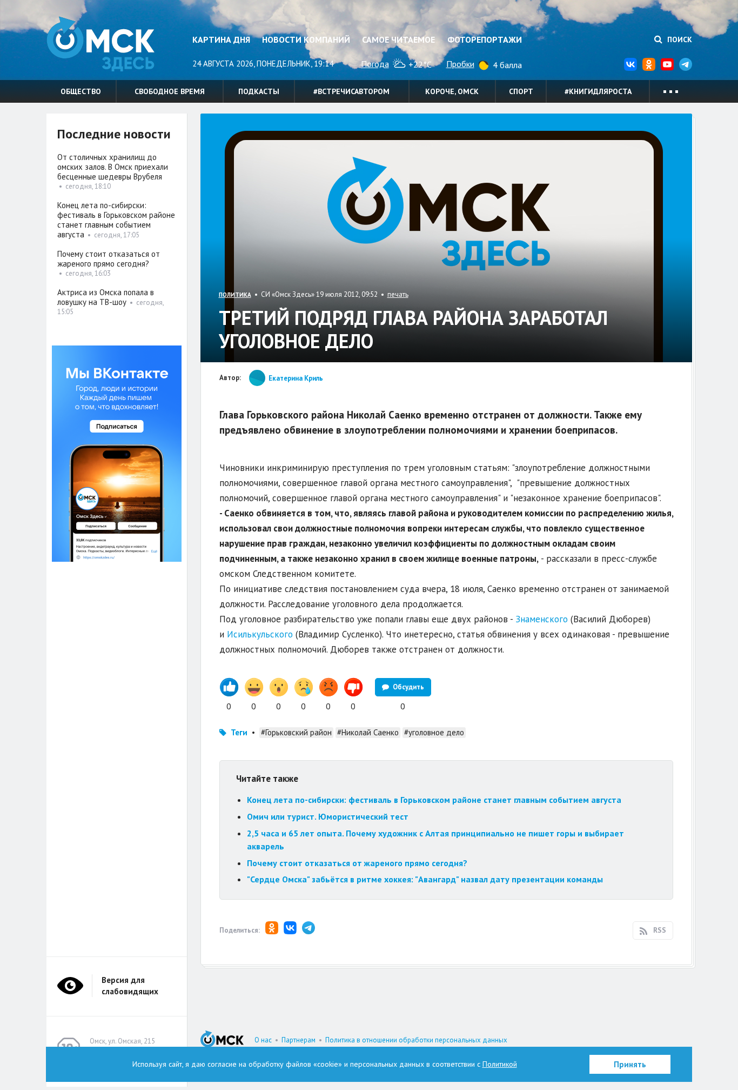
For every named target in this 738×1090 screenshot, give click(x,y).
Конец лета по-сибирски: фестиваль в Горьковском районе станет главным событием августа (434, 799)
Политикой (499, 1064)
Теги (239, 732)
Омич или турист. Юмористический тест (327, 816)
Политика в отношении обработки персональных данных (416, 1040)
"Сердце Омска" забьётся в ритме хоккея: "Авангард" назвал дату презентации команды (425, 879)
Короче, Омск (452, 91)
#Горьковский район (296, 732)
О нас (263, 1040)
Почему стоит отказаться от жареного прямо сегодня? (357, 863)
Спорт (521, 91)
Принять (630, 1064)
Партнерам (298, 1040)
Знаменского (541, 619)
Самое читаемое (398, 39)
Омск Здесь (100, 44)
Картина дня (221, 39)
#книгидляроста (598, 91)
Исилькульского (260, 634)
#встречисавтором (351, 91)
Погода (375, 63)
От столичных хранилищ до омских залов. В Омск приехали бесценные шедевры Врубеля (112, 167)
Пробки (460, 63)
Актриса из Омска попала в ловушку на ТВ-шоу (105, 297)
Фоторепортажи (484, 39)
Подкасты (258, 91)
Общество (81, 91)
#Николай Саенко (368, 732)
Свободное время (170, 91)
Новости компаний (306, 39)
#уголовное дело (434, 732)
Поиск (678, 39)
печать (397, 294)
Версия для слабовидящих (130, 985)
